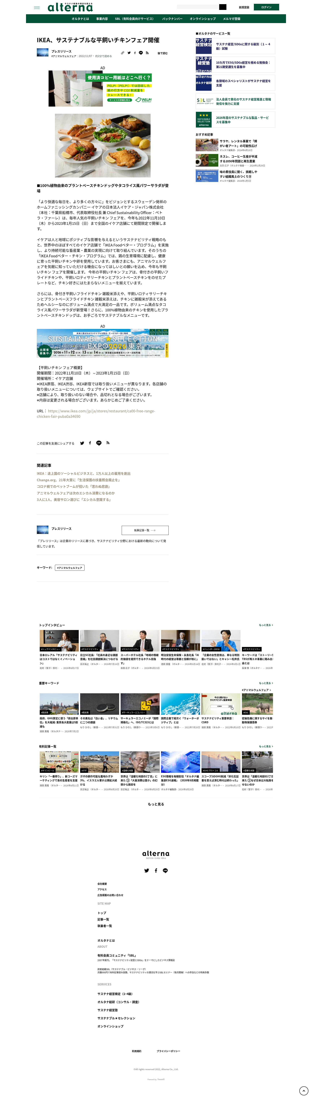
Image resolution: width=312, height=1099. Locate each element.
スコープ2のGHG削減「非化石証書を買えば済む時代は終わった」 (220, 778)
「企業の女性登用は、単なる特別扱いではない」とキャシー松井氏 (220, 657)
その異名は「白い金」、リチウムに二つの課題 (99, 720)
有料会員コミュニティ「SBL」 (117, 955)
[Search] (222, 7)
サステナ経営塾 (108, 1010)
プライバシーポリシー (168, 1051)
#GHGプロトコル (210, 770)
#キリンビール (47, 770)
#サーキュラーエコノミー (133, 712)
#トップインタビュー (50, 649)
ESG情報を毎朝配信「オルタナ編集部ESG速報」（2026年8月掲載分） (180, 780)
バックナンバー (172, 18)
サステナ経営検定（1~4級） (116, 994)
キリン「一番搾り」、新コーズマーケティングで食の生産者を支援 (58, 778)
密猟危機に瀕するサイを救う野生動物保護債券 (261, 720)
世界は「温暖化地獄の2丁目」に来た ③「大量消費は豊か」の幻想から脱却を (139, 780)
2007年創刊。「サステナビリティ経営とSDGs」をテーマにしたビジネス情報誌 (136, 960)
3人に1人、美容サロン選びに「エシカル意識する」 (74, 499)
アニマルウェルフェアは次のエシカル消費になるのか (76, 493)
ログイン (266, 7)
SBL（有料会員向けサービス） (135, 18)
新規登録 (244, 7)
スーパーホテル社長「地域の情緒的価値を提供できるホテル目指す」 (140, 659)
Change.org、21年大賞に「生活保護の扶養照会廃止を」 (79, 480)
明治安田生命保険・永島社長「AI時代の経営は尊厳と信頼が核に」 (180, 657)
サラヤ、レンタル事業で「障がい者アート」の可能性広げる (238, 146)
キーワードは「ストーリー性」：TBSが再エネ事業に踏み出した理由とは (261, 659)
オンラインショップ (203, 18)
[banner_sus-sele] (103, 342)
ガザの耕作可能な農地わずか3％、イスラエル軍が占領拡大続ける (98, 780)
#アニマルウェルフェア (63, 56)
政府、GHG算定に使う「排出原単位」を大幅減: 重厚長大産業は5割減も (59, 722)
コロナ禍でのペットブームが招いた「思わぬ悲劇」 (74, 486)
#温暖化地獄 (127, 770)
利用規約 (136, 1051)
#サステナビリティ (90, 649)
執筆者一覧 (105, 926)
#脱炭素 (44, 712)
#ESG (245, 712)
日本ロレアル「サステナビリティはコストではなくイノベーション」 (58, 659)
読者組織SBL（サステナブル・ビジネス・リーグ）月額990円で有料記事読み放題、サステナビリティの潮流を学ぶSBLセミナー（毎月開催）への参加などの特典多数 (153, 971)
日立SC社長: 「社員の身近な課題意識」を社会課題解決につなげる (99, 657)
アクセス (102, 889)
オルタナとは (80, 18)
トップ (102, 913)
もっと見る (265, 625)
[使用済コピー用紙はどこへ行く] (103, 88)
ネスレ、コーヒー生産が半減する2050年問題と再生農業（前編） (238, 161)
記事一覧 (103, 919)
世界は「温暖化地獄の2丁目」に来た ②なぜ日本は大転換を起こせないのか (260, 780)
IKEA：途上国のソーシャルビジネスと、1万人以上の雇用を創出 (84, 473)
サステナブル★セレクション (116, 1018)
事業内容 (102, 18)
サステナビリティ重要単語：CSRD (218, 720)
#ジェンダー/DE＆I (211, 649)
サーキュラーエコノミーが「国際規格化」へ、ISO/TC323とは (140, 720)
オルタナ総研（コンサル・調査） (119, 1002)
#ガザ (84, 770)
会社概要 (102, 883)
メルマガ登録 (231, 18)
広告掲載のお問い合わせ (110, 895)
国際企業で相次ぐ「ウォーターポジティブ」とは (180, 720)
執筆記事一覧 (142, 530)
